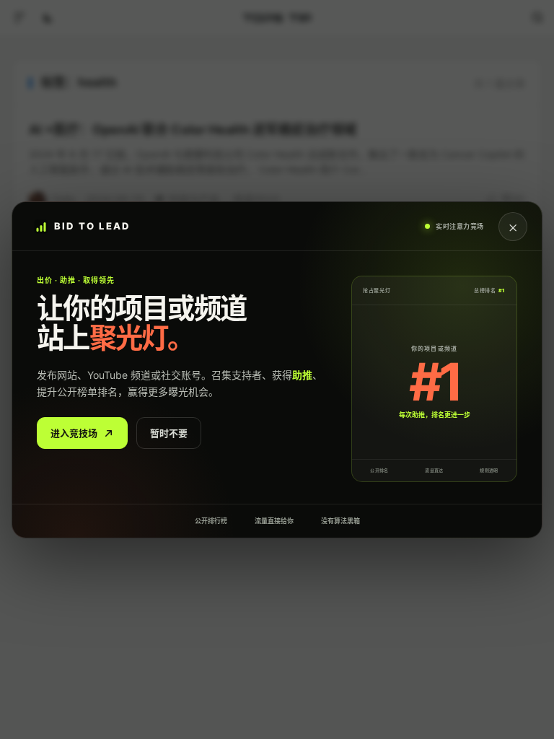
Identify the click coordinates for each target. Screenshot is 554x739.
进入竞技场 (73, 432)
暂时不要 (169, 432)
